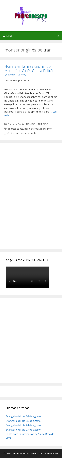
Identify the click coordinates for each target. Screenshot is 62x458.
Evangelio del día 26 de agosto (23, 416)
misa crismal (31, 128)
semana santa (28, 133)
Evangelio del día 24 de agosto (23, 425)
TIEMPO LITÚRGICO (37, 124)
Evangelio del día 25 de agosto (23, 420)
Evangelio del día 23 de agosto (23, 429)
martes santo (15, 128)
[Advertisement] (27, 199)
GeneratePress (50, 453)
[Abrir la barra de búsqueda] (58, 35)
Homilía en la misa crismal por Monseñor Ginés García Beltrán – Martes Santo (30, 70)
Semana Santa (16, 124)
